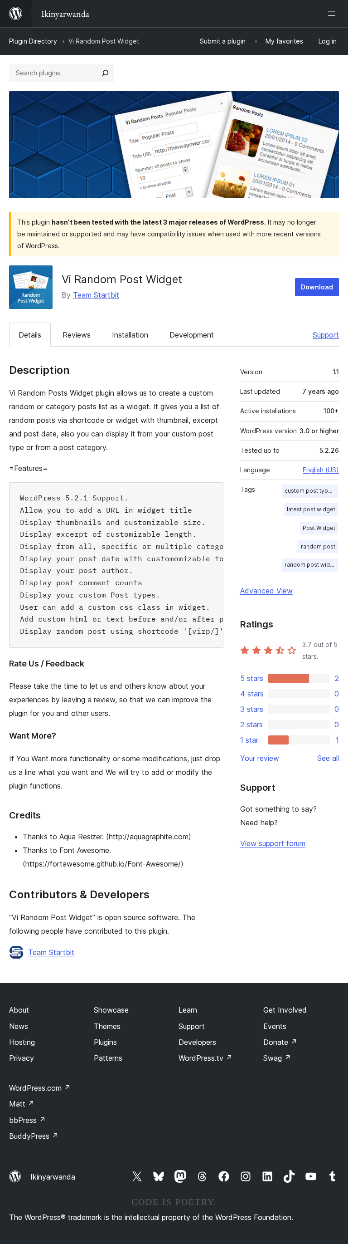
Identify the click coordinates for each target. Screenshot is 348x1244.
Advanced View (266, 590)
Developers (197, 1042)
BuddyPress (33, 1136)
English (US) (321, 470)
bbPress (27, 1120)
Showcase (111, 1009)
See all (328, 758)
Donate (280, 1042)
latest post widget (311, 509)
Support (326, 334)
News (18, 1026)
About (19, 1009)
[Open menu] (333, 13)
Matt (21, 1103)
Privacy (21, 1058)
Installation (130, 334)
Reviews (77, 334)
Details (30, 334)
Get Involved (285, 1009)
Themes (107, 1026)
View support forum (272, 843)
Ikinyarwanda (52, 1176)
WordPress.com (40, 1087)
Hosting (22, 1042)
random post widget (311, 564)
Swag (277, 1058)
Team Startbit (96, 294)
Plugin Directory (33, 41)
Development (191, 334)
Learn (188, 1009)
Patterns (108, 1058)
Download (317, 287)
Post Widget (319, 527)
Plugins (105, 1042)
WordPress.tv (205, 1058)
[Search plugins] (105, 73)
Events (274, 1026)
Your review (259, 758)
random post (318, 546)
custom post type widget (311, 490)
